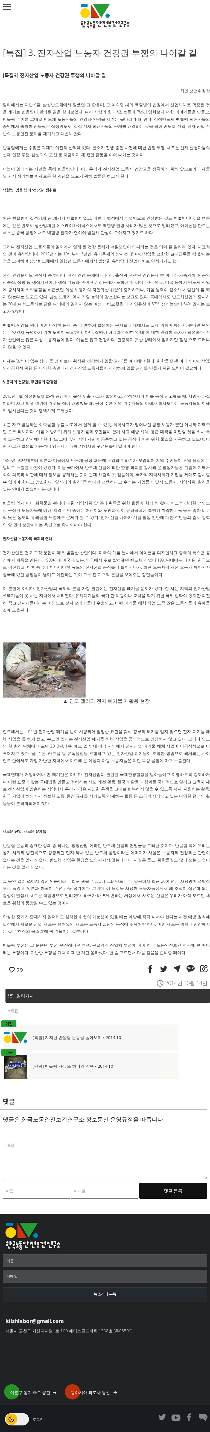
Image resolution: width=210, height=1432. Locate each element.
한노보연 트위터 (162, 1417)
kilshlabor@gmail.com (34, 1321)
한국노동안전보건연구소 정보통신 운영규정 (77, 1119)
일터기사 (25, 996)
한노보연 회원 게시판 (203, 1417)
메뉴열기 (6, 6)
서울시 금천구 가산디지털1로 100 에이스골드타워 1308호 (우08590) (69, 1330)
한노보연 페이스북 (189, 1417)
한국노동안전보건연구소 (105, 16)
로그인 (38, 1419)
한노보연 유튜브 (176, 1417)
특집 (14, 1010)
